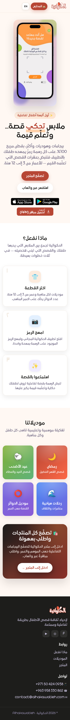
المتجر (63, 665)
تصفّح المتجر (35, 176)
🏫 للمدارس (39, 6)
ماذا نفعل (60, 652)
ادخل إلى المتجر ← (35, 567)
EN (25, 6)
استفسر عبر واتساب (35, 187)
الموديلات (60, 658)
